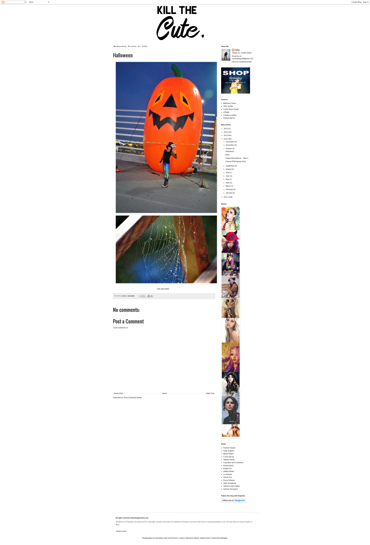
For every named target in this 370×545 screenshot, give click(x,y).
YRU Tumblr (228, 106)
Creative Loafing (229, 115)
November (230, 145)
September (230, 166)
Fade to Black (228, 451)
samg (237, 50)
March (228, 186)
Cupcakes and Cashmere (233, 463)
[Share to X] (146, 296)
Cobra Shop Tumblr (231, 109)
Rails (227, 155)
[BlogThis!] (143, 296)
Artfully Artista (228, 471)
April (228, 183)
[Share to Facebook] (148, 296)
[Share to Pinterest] (151, 296)
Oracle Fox (227, 477)
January (229, 193)
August (229, 169)
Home (164, 393)
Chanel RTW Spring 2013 (235, 162)
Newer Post (118, 393)
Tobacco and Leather (231, 486)
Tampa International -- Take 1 (236, 158)
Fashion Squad (229, 448)
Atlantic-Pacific (229, 460)
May (228, 179)
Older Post (210, 393)
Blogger (224, 538)
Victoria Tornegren (230, 489)
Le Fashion (227, 474)
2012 (226, 139)
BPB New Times (229, 103)
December (230, 142)
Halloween (229, 151)
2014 (226, 132)
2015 (226, 129)
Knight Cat (227, 468)
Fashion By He (229, 118)
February (229, 189)
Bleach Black (228, 454)
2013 (226, 135)
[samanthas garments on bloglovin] (233, 502)
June (228, 176)
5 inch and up (228, 457)
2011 (226, 197)
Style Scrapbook (229, 483)
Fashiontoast (228, 466)
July (227, 173)
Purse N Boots (229, 480)
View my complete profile (242, 62)
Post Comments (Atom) (133, 398)
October (229, 149)
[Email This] (140, 296)
